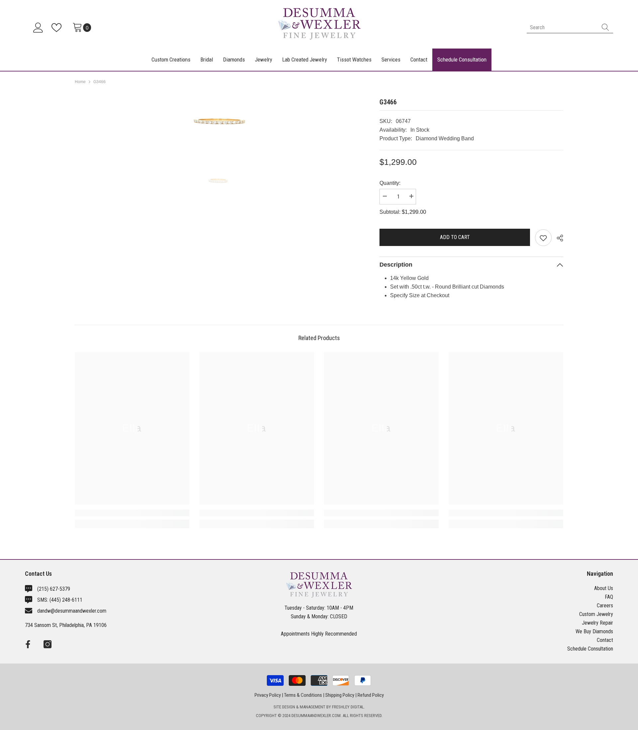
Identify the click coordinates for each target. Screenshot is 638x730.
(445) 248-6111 (66, 600)
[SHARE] (557, 238)
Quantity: (389, 183)
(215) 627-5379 (53, 589)
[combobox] (562, 27)
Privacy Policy (268, 695)
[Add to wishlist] (543, 237)
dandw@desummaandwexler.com (71, 611)
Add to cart (456, 237)
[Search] (570, 27)
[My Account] (38, 28)
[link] (132, 513)
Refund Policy (371, 695)
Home (80, 81)
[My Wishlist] (58, 28)
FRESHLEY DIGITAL (348, 706)
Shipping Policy (339, 695)
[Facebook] (28, 644)
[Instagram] (47, 644)
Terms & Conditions (303, 695)
